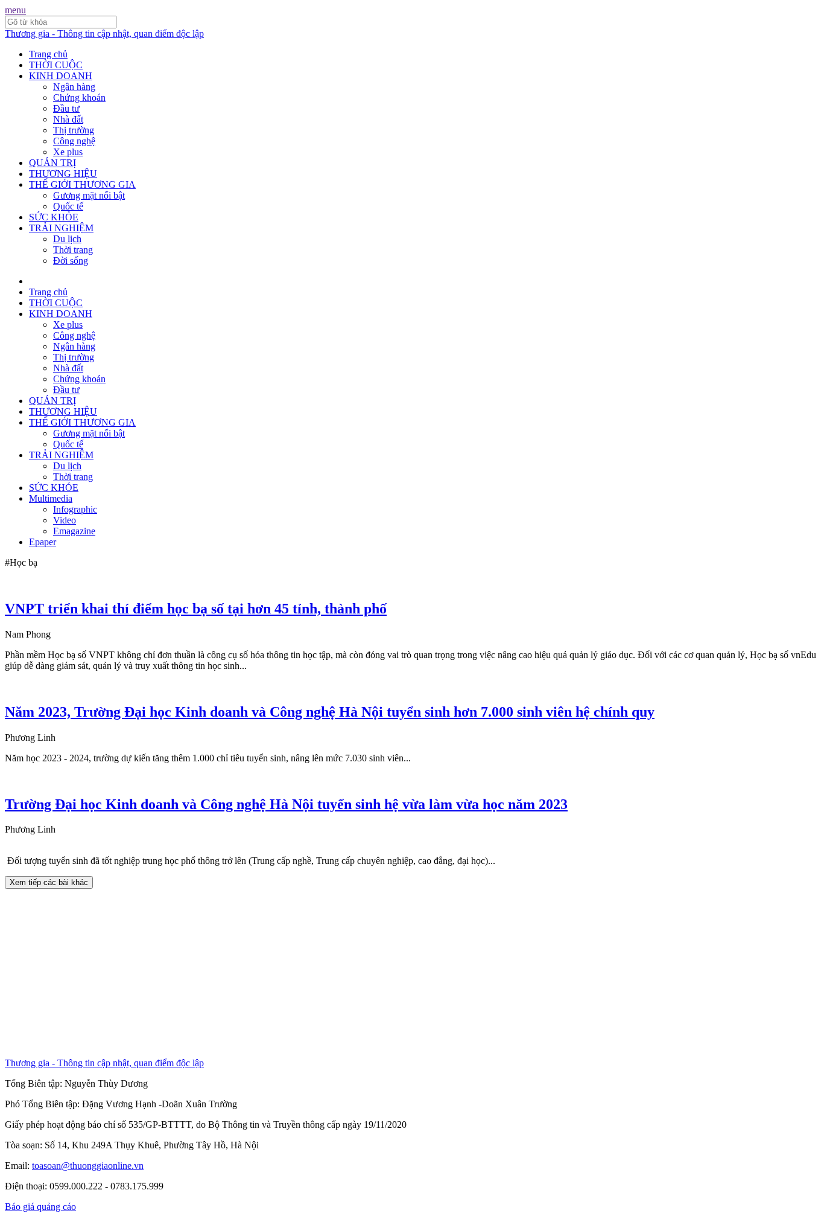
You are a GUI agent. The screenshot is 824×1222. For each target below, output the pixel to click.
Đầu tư (66, 108)
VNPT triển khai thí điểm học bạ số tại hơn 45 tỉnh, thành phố (196, 608)
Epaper (42, 542)
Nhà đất (68, 119)
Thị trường (73, 130)
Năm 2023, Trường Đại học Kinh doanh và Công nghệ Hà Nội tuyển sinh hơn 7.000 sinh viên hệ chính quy (329, 712)
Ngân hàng (74, 87)
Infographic (75, 509)
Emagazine (74, 531)
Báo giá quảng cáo (40, 1206)
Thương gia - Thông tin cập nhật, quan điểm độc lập (104, 33)
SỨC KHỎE (53, 217)
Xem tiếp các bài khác (49, 882)
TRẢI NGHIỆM (61, 228)
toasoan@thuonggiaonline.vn (88, 1165)
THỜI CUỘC (56, 65)
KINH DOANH (60, 76)
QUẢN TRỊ (52, 163)
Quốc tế (68, 206)
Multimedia (50, 498)
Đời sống (70, 260)
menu (15, 10)
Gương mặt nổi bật (89, 195)
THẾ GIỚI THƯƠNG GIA (82, 184)
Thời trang (73, 250)
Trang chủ (48, 54)
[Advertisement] (367, 973)
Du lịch (67, 239)
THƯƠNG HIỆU (63, 173)
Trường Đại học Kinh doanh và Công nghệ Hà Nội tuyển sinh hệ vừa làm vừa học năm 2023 (286, 804)
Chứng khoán (79, 97)
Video (64, 520)
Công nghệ (74, 141)
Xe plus (68, 152)
